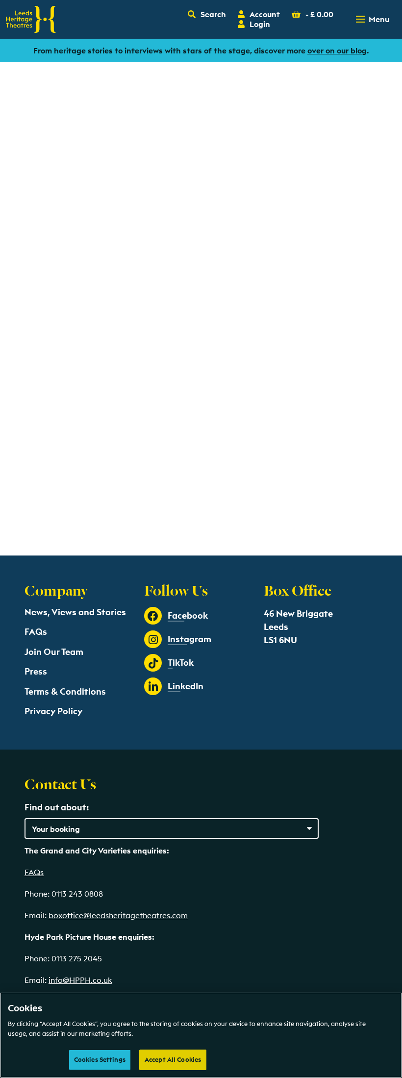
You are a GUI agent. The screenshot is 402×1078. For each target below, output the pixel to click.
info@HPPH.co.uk (80, 980)
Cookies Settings (100, 1059)
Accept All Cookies (173, 1059)
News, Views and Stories (75, 612)
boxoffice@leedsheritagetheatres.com (118, 915)
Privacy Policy (53, 711)
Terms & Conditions (65, 691)
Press (36, 671)
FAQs (36, 631)
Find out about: (57, 807)
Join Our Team (54, 651)
